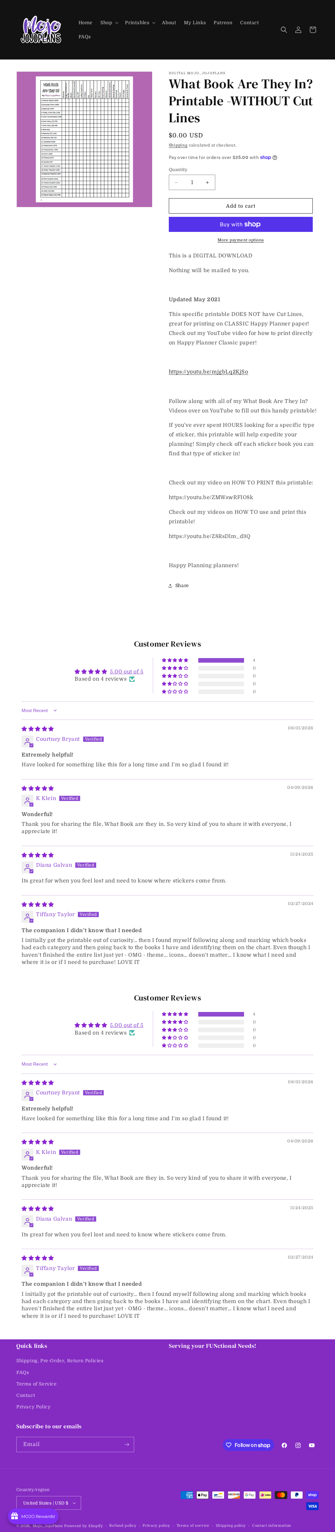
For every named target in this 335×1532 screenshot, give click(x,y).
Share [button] (182, 585)
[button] (109, 22)
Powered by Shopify (83, 1526)
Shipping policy (231, 1525)
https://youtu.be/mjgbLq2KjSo (208, 372)
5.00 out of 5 (127, 672)
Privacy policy (156, 1525)
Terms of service (193, 1525)
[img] (38, 729)
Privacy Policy (33, 1406)
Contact (25, 1395)
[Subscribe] (126, 1444)
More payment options (241, 240)
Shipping (178, 145)
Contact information (271, 1525)
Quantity (178, 169)
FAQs (22, 1372)
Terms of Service (36, 1383)
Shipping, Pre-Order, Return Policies (60, 1360)
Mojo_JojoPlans (48, 1526)
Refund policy (122, 1525)
